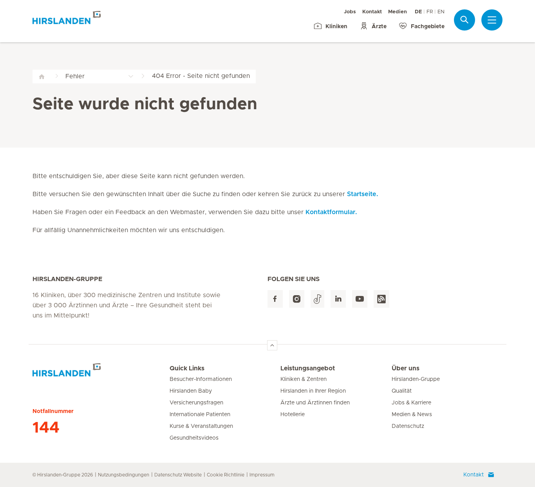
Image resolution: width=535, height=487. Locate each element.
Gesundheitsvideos (194, 438)
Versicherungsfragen (196, 403)
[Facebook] (275, 299)
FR (430, 11)
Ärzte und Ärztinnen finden (315, 403)
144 (46, 428)
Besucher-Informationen (201, 379)
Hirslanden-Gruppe (416, 379)
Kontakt (372, 11)
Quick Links (187, 368)
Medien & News (412, 414)
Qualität (402, 391)
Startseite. (362, 194)
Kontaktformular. (331, 212)
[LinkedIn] (338, 299)
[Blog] (381, 299)
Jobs (350, 11)
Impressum (262, 475)
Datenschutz (408, 426)
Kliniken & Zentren (303, 379)
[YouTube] (359, 299)
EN (441, 11)
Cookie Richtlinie (225, 475)
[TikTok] (317, 299)
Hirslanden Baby (191, 391)
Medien (397, 11)
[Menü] (492, 20)
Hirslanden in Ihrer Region (313, 391)
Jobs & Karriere (411, 403)
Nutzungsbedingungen (123, 475)
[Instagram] (296, 299)
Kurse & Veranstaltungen (201, 426)
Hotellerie (292, 414)
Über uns (405, 368)
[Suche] (464, 19)
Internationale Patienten (200, 414)
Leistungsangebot (307, 368)
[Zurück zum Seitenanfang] (272, 345)
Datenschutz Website (178, 475)
